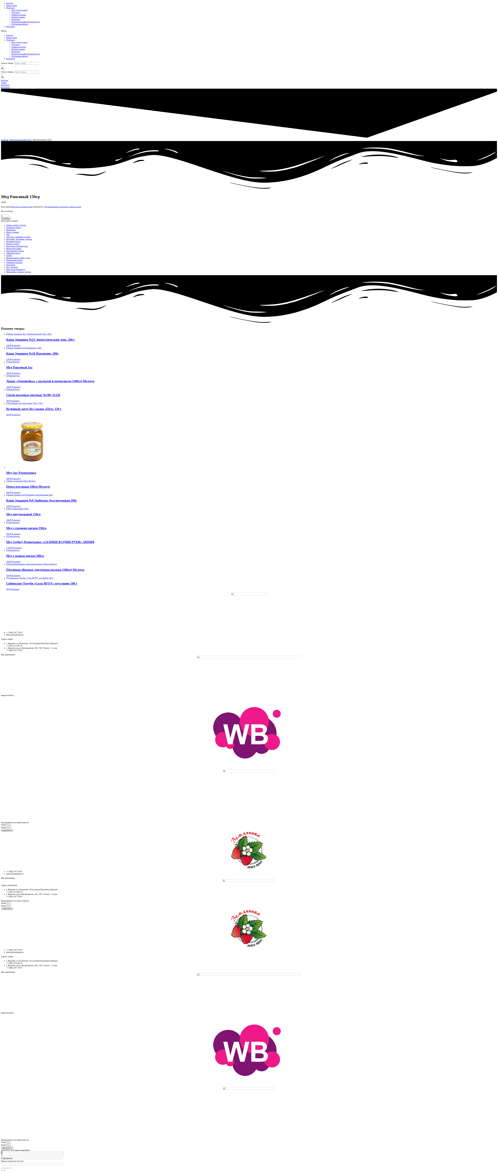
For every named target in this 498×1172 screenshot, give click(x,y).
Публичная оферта (19, 24)
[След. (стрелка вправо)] (5, 1170)
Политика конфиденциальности (25, 22)
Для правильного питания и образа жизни (62, 207)
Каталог (9, 3)
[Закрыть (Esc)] (2, 1168)
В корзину (6, 219)
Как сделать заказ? (19, 10)
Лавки (4, 83)
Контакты (10, 26)
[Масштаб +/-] (10, 1168)
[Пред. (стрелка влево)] (2, 1170)
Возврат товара (18, 17)
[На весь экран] (7, 1168)
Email (3, 827)
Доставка (15, 12)
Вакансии (15, 19)
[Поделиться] (5, 1168)
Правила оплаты (18, 15)
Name (3, 825)
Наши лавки (11, 5)
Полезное (10, 8)
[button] (249, 31)
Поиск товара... (8, 63)
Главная (4, 140)
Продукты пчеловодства (20, 140)
